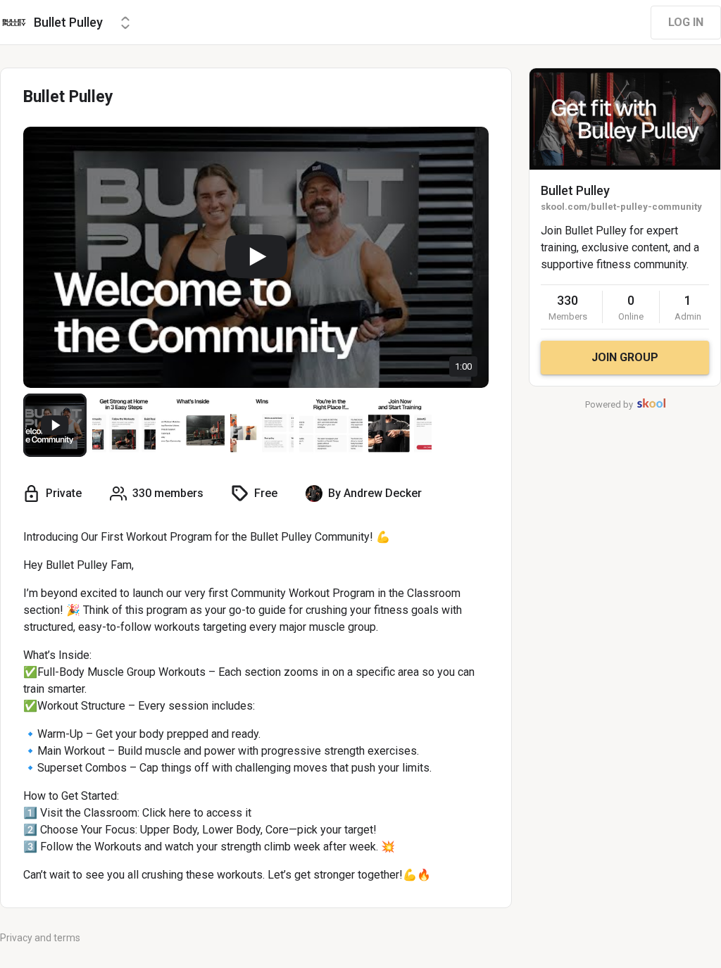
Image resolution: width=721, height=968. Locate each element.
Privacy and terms (40, 937)
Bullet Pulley (575, 190)
